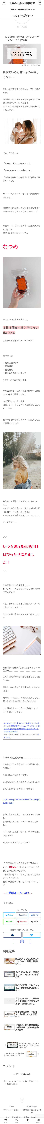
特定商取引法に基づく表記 (32, 1111)
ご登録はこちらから (18, 892)
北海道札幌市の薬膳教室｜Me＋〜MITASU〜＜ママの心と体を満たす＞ (22, 9)
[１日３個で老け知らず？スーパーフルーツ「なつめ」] (27, 682)
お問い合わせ (32, 1106)
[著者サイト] (12, 935)
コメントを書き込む (22, 1074)
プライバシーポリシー (12, 1110)
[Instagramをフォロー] (22, 941)
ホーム (12, 1106)
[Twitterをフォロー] (31, 935)
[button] (39, 563)
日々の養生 (9, 903)
